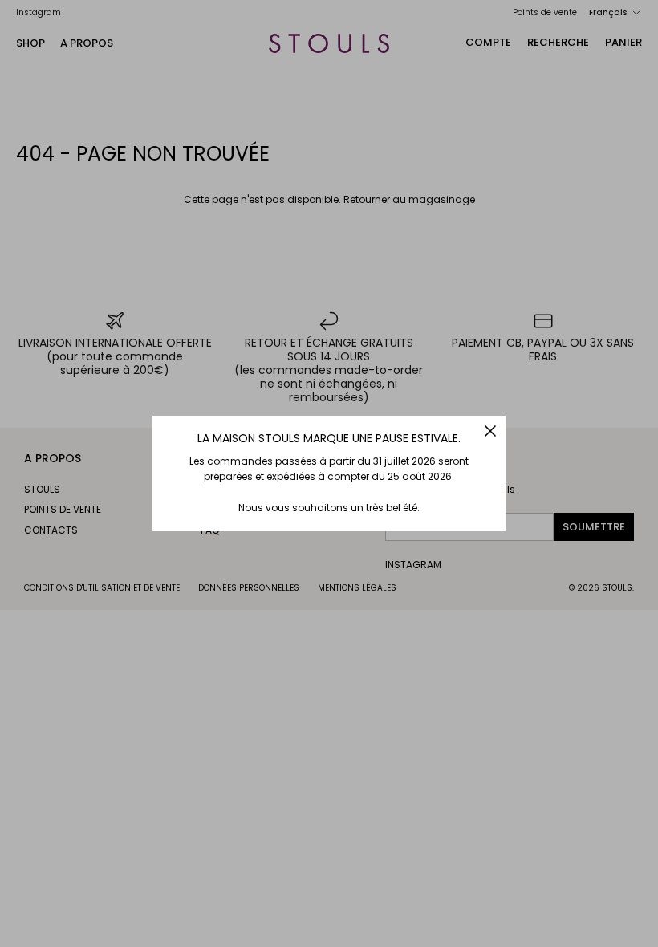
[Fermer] (490, 431)
